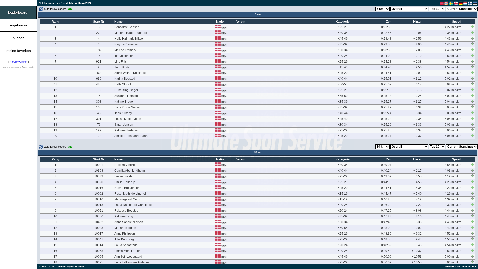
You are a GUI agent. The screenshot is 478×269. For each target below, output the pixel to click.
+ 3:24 (417, 96)
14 (99, 96)
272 (98, 33)
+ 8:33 (417, 222)
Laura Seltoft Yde (126, 245)
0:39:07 (386, 165)
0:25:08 (386, 90)
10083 (98, 228)
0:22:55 (386, 33)
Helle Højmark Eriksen (129, 38)
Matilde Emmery (125, 50)
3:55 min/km (453, 165)
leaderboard (17, 12)
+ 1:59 (417, 38)
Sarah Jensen (123, 124)
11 (55, 84)
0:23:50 (386, 44)
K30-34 (343, 33)
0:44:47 (386, 193)
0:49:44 (386, 251)
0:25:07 (386, 84)
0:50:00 (386, 256)
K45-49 (343, 38)
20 (55, 136)
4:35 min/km (453, 33)
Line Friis (120, 61)
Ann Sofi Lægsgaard (128, 256)
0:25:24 (386, 113)
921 (98, 61)
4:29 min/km (453, 188)
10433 (98, 176)
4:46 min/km (453, 38)
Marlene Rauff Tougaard (130, 33)
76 (99, 124)
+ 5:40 (417, 193)
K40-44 (343, 78)
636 (98, 78)
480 (98, 84)
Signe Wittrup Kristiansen (131, 73)
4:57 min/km (453, 67)
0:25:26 (386, 124)
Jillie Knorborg (124, 239)
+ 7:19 (417, 199)
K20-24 (343, 56)
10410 (98, 199)
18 (55, 124)
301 (98, 119)
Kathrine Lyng (123, 216)
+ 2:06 (417, 50)
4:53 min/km (453, 239)
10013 (98, 205)
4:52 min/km (453, 233)
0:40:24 (386, 170)
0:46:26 (386, 199)
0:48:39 (386, 233)
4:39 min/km (453, 199)
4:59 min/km (453, 73)
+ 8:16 (417, 216)
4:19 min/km (453, 176)
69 (99, 73)
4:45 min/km (453, 216)
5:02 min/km (453, 84)
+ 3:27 (417, 101)
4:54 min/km (453, 61)
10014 (98, 245)
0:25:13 (386, 96)
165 (98, 107)
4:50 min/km (453, 56)
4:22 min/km (453, 27)
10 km (257, 152)
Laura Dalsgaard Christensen (134, 205)
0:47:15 (386, 210)
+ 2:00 (417, 44)
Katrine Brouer (124, 101)
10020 (98, 182)
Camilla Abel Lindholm (129, 170)
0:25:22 (386, 107)
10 (55, 78)
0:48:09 (386, 228)
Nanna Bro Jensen (127, 188)
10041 (98, 239)
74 (99, 50)
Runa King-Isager (126, 90)
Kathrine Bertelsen (126, 130)
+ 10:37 (417, 251)
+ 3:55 (417, 176)
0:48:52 (386, 245)
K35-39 (343, 44)
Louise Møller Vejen (127, 119)
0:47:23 (386, 216)
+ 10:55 (417, 262)
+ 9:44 (417, 239)
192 (98, 130)
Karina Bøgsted (124, 78)
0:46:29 (386, 205)
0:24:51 (386, 73)
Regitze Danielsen (126, 44)
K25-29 (343, 27)
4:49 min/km (453, 228)
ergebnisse (18, 25)
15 (99, 56)
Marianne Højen (125, 228)
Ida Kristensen (124, 56)
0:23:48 (386, 38)
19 (55, 130)
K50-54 (343, 84)
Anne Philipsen (124, 233)
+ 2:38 (417, 61)
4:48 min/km (453, 50)
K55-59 (343, 96)
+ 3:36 (417, 124)
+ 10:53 (417, 256)
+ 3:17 (417, 84)
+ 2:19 (417, 56)
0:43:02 (386, 176)
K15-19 (343, 193)
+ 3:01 (417, 73)
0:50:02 (386, 262)
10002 (98, 193)
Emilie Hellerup (124, 182)
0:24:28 (386, 61)
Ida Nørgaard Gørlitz (128, 199)
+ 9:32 (417, 233)
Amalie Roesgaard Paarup (132, 136)
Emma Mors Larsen (127, 251)
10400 (98, 216)
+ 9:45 (417, 245)
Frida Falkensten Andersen (132, 262)
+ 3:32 (417, 107)
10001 (98, 165)
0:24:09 (386, 56)
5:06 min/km (453, 124)
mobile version (18, 61)
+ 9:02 (417, 228)
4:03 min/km (453, 170)
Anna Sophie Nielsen (128, 222)
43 (99, 113)
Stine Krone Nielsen (127, 107)
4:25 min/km (453, 182)
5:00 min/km (453, 256)
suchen (18, 38)
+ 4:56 (417, 182)
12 (55, 90)
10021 (98, 210)
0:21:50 (386, 27)
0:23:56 (386, 50)
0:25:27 (386, 136)
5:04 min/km (453, 101)
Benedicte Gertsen (126, 27)
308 (98, 101)
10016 (98, 188)
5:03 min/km (453, 96)
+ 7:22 (417, 205)
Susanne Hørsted (126, 96)
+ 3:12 (417, 78)
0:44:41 (386, 188)
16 (55, 113)
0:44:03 (386, 182)
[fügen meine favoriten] (472, 26)
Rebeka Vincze (124, 165)
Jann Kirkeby (123, 113)
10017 (98, 233)
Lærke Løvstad (124, 176)
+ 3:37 (417, 130)
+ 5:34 (417, 188)
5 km (258, 14)
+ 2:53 (417, 67)
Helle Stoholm (123, 84)
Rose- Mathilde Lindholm (131, 193)
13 (55, 96)
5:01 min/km (453, 78)
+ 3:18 (417, 90)
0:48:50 (386, 239)
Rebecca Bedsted (126, 210)
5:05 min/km (453, 107)
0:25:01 (386, 78)
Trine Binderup (124, 67)
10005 (98, 256)
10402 (98, 222)
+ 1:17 (417, 170)
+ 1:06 (417, 33)
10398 (98, 170)
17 (55, 119)
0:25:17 (386, 101)
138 (98, 136)
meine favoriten (18, 51)
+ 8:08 (417, 210)
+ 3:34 (417, 113)
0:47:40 (386, 222)
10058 (98, 251)
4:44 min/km (453, 210)
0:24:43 (386, 67)
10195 (98, 262)
